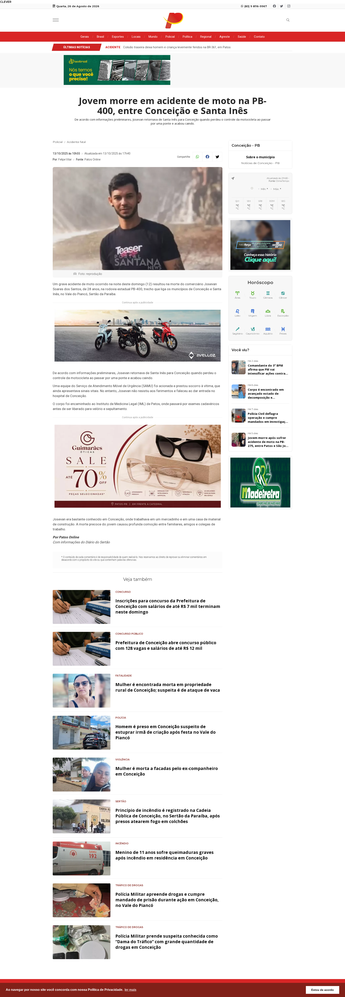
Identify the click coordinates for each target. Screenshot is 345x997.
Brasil (100, 36)
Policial (170, 36)
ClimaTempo (282, 181)
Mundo (153, 36)
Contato (259, 36)
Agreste (224, 36)
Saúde (242, 36)
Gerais (84, 36)
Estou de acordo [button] (322, 989)
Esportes (118, 36)
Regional (205, 36)
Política (187, 36)
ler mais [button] (130, 989)
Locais (136, 36)
